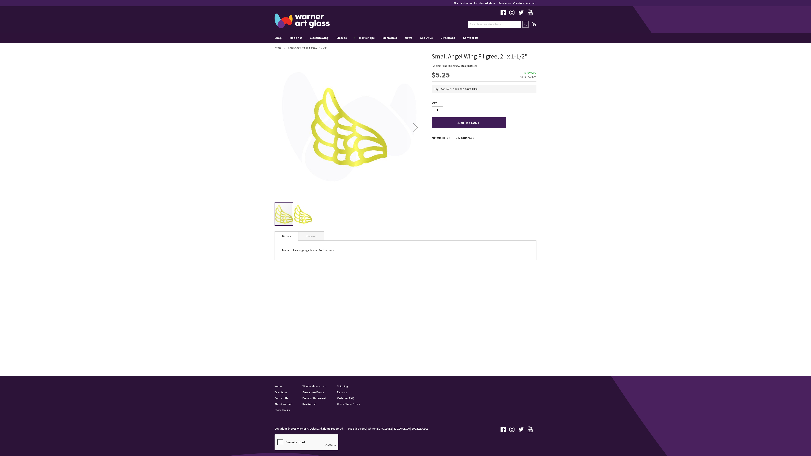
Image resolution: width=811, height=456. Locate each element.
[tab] (286, 236)
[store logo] (302, 21)
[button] (415, 127)
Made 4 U (296, 38)
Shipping (342, 386)
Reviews (311, 236)
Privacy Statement (314, 398)
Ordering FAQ (345, 398)
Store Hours (282, 410)
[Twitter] (521, 13)
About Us (426, 38)
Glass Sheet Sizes (348, 404)
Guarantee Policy (313, 392)
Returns (342, 392)
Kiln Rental (309, 404)
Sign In (502, 3)
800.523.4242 (420, 428)
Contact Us (470, 38)
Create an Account (524, 3)
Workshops (367, 38)
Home (278, 47)
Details (286, 236)
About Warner (283, 404)
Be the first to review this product (454, 66)
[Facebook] (503, 13)
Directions (448, 38)
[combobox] (494, 24)
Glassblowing (319, 38)
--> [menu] (376, 38)
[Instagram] (511, 13)
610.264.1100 (402, 428)
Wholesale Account (314, 386)
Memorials (389, 38)
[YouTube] (530, 13)
